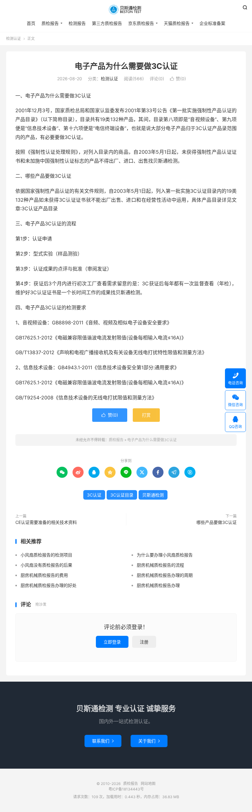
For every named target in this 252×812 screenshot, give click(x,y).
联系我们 (103, 740)
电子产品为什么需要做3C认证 (126, 66)
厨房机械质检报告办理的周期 (165, 575)
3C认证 (94, 494)
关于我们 (149, 740)
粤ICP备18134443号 (126, 789)
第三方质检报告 (107, 23)
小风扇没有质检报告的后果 (46, 565)
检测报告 (77, 23)
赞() (178, 78)
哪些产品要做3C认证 (216, 522)
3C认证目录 (121, 494)
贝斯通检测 (153, 494)
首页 (31, 23)
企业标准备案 (212, 23)
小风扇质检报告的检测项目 (46, 554)
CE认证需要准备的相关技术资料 (46, 522)
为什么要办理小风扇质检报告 (165, 554)
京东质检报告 (141, 23)
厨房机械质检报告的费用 (44, 575)
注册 (144, 641)
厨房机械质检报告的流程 (160, 565)
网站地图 (148, 783)
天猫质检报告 (177, 23)
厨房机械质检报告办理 (158, 585)
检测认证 (13, 38)
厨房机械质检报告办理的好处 (49, 585)
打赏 (146, 415)
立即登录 (112, 641)
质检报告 (126, 9)
